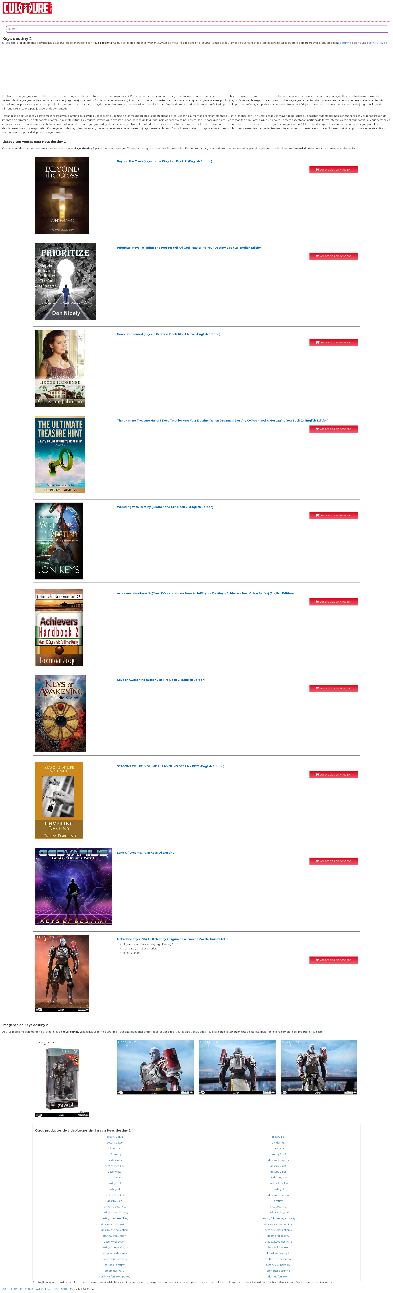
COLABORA (26, 1289)
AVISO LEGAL (43, 1289)
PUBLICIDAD (9, 1289)
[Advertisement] (196, 69)
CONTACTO (60, 1289)
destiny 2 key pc (377, 42)
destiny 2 (345, 42)
